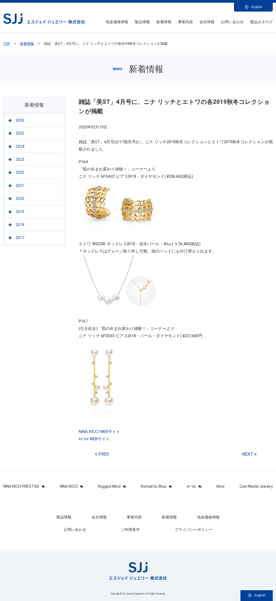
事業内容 (185, 22)
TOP (6, 44)
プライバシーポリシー (193, 529)
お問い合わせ (232, 22)
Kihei (220, 486)
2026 (20, 120)
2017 (20, 237)
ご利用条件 (130, 529)
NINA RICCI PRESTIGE (21, 486)
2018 (20, 225)
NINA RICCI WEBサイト (99, 431)
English (256, 7)
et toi (191, 486)
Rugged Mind (109, 486)
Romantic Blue (153, 486)
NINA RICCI (69, 486)
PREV (103, 454)
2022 (20, 172)
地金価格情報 (117, 22)
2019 (20, 212)
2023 (20, 159)
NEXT (248, 454)
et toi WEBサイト (94, 438)
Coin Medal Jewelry (256, 486)
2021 (20, 185)
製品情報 (142, 22)
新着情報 (163, 22)
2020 (20, 198)
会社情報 (207, 22)
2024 (20, 146)
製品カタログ (261, 22)
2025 (20, 133)
